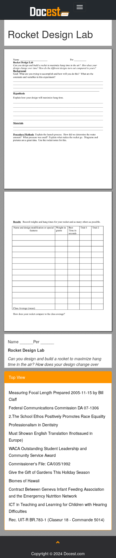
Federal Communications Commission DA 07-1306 (54, 408)
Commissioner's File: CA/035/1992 (39, 463)
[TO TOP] (58, 542)
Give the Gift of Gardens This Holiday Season (49, 472)
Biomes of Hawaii (24, 480)
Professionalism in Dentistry (33, 424)
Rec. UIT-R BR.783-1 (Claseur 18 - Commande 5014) (56, 519)
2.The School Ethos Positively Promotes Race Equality (57, 416)
